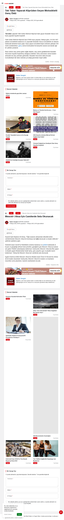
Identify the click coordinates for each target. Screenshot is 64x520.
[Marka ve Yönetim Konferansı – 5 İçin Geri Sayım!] (45, 103)
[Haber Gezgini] (9, 3)
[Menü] (2, 3)
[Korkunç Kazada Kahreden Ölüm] (18, 305)
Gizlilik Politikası (8, 514)
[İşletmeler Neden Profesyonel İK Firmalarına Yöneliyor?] (18, 378)
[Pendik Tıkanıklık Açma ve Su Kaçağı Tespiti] (18, 128)
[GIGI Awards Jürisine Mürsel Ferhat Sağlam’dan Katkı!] (45, 128)
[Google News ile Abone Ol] (10, 26)
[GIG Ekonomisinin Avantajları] (45, 378)
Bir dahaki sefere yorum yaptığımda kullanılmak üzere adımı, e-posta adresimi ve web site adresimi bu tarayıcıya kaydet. (32, 201)
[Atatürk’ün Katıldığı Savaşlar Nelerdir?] (18, 152)
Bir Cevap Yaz (11, 170)
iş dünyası (55, 516)
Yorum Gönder (11, 206)
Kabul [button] (19, 514)
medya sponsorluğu (46, 516)
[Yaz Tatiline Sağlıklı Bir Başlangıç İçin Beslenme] (45, 452)
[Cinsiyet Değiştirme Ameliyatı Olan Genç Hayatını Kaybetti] (45, 152)
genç (20, 46)
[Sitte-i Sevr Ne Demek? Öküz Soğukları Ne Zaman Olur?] (45, 305)
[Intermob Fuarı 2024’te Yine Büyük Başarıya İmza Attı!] (18, 452)
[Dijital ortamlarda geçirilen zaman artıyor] (18, 103)
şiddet (45, 245)
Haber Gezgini (14, 18)
